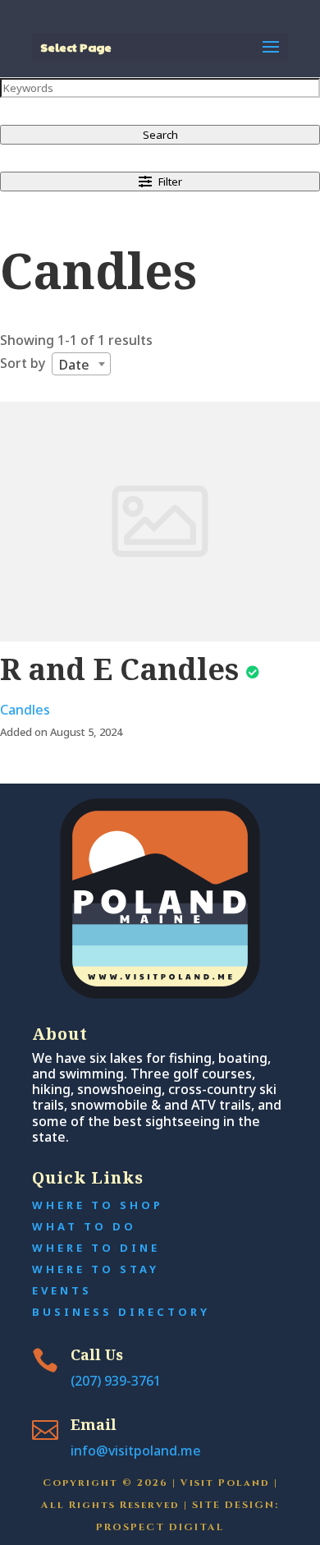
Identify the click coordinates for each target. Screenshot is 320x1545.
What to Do (84, 1226)
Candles (25, 710)
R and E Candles (119, 669)
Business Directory (121, 1311)
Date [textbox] (74, 365)
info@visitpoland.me (136, 1451)
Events (62, 1290)
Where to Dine (96, 1247)
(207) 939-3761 (116, 1381)
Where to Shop (97, 1205)
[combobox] (81, 363)
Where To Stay (95, 1269)
